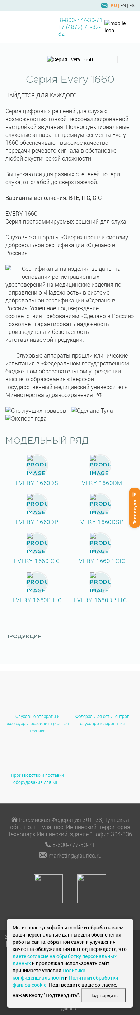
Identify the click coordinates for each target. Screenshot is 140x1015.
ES (132, 5)
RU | (115, 5)
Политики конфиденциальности (49, 974)
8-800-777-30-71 (81, 19)
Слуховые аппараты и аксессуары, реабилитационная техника (37, 723)
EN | (124, 5)
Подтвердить (103, 995)
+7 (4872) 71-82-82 (79, 30)
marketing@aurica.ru (75, 855)
